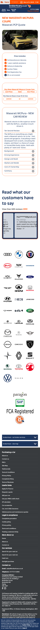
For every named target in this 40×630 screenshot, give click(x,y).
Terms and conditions (9, 528)
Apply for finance (7, 489)
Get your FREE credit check (10, 499)
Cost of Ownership (11, 167)
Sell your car (6, 495)
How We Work (13, 10)
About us (5, 456)
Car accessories (7, 505)
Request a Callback (33, 11)
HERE (25, 209)
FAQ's (3, 462)
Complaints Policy (8, 479)
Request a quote (7, 492)
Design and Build (11, 159)
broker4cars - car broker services (14, 437)
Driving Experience (11, 155)
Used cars (5, 558)
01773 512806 (34, 9)
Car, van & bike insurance (10, 509)
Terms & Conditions (8, 472)
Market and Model (11, 163)
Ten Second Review (12, 131)
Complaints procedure (9, 518)
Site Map (5, 465)
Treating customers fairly (10, 532)
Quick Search (4, 10)
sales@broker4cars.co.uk (15, 568)
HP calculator (6, 502)
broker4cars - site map (10, 444)
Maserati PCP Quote (13, 24)
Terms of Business (8, 482)
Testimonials (6, 469)
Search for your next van (10, 555)
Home (4, 538)
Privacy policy (6, 525)
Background (9, 151)
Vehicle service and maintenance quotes (15, 512)
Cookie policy (6, 522)
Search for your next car (9, 551)
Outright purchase (8, 561)
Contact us (5, 459)
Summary (8, 171)
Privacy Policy (6, 475)
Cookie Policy (26, 625)
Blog (8, 10)
